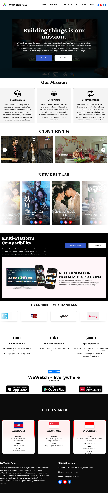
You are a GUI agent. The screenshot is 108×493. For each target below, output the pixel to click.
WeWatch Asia (18, 5)
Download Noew (75, 245)
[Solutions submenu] (59, 4)
